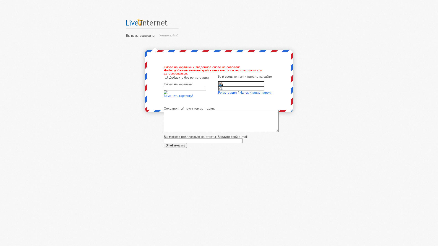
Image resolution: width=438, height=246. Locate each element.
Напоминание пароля (256, 92)
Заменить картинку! (178, 95)
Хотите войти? (169, 35)
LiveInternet (152, 22)
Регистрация (227, 92)
